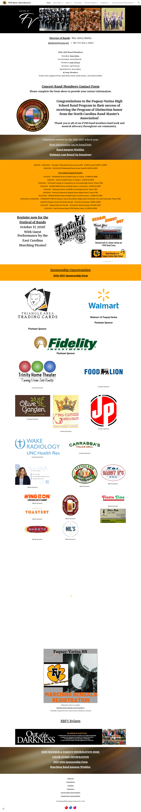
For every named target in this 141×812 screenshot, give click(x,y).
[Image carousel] (108, 238)
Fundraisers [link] (104, 3)
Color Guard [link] (78, 3)
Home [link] (49, 3)
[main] (70, 41)
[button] (138, 2)
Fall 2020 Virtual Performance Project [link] (123, 3)
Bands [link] (68, 3)
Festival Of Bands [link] (90, 3)
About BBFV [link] (57, 3)
